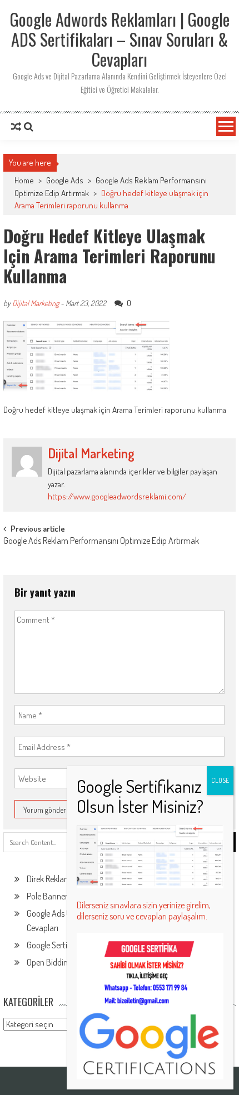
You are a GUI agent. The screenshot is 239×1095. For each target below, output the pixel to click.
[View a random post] (16, 127)
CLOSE (220, 780)
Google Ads (64, 180)
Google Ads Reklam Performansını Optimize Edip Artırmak (101, 541)
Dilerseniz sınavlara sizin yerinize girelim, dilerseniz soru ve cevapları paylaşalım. (144, 910)
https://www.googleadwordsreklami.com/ (117, 496)
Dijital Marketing (35, 303)
